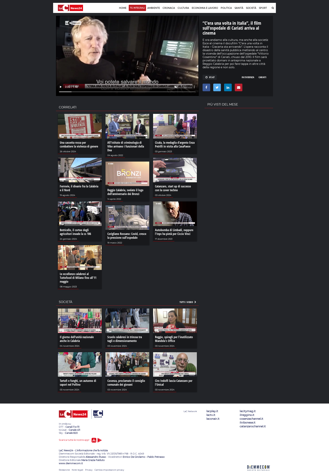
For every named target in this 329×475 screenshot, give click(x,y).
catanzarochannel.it (253, 426)
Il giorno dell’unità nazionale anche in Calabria (77, 339)
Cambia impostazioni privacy (109, 470)
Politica (226, 7)
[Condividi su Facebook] (206, 88)
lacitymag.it (248, 411)
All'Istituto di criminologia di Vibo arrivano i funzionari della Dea (125, 146)
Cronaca (169, 7)
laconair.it (213, 418)
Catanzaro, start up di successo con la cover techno (173, 188)
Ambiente (153, 7)
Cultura (183, 7)
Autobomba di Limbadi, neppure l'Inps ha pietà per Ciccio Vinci (174, 232)
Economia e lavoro (205, 7)
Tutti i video (187, 302)
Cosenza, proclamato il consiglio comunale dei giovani (126, 383)
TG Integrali (137, 7)
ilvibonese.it (248, 422)
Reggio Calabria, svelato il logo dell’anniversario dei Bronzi (125, 192)
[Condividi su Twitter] (216, 88)
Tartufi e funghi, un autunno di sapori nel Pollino (78, 383)
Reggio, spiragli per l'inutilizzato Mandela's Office (174, 339)
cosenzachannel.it (251, 418)
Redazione (64, 470)
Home (122, 7)
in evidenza (248, 77)
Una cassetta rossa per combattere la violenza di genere (79, 144)
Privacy (89, 470)
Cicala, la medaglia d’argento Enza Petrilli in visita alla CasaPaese (175, 144)
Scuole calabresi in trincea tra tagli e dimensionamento (124, 339)
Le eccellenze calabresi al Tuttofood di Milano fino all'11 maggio (78, 278)
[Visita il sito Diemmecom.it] (258, 472)
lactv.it (210, 415)
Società (251, 7)
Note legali (77, 470)
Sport (263, 7)
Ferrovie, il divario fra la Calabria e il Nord (79, 188)
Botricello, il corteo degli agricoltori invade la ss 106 (75, 232)
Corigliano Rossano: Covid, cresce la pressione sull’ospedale (126, 236)
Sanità (239, 7)
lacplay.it (212, 411)
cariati (262, 77)
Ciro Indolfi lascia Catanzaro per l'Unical (173, 383)
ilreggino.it (247, 415)
